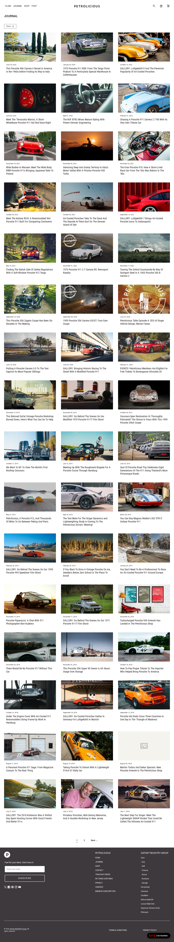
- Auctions (145, 879)
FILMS (8, 6)
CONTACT (99, 870)
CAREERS (99, 887)
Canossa (144, 891)
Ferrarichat (145, 887)
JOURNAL (17, 6)
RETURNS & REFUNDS (104, 879)
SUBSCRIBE (24, 878)
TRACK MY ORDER (102, 874)
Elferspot (144, 912)
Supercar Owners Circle (150, 908)
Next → (94, 840)
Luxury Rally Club (147, 904)
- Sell (143, 866)
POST (34, 6)
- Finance (144, 870)
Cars (143, 858)
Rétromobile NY (147, 900)
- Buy (143, 862)
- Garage (144, 883)
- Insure (144, 874)
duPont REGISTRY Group (18, 929)
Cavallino (144, 895)
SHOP (27, 6)
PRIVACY (99, 883)
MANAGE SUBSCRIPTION (105, 891)
